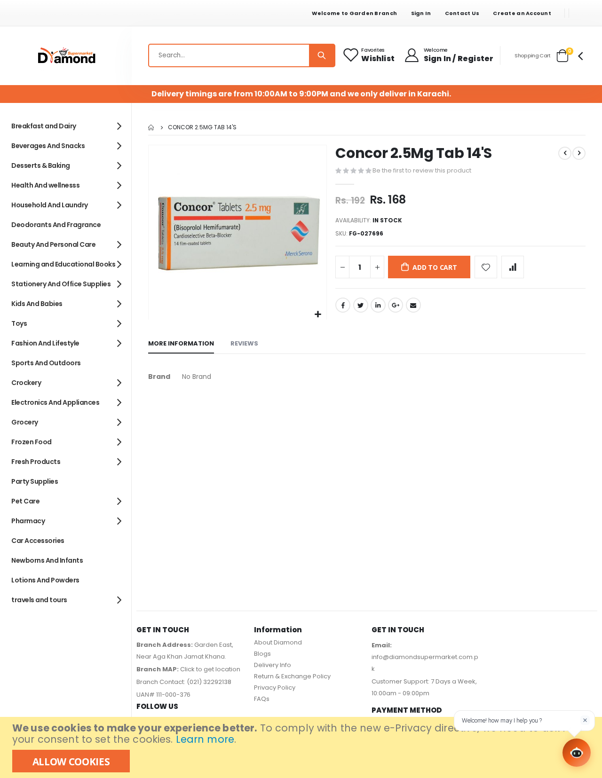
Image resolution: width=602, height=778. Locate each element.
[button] (318, 314)
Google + (395, 305)
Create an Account (522, 13)
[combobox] (241, 55)
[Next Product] (579, 153)
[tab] (181, 344)
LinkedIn (378, 305)
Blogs (262, 653)
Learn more (205, 739)
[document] (302, 747)
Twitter (360, 305)
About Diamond (278, 642)
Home (151, 127)
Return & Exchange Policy (292, 676)
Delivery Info (272, 664)
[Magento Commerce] (65, 56)
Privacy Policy (274, 687)
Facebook (342, 305)
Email (413, 305)
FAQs (261, 698)
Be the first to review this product (421, 169)
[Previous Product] (564, 153)
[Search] (321, 55)
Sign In (421, 13)
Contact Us (462, 13)
